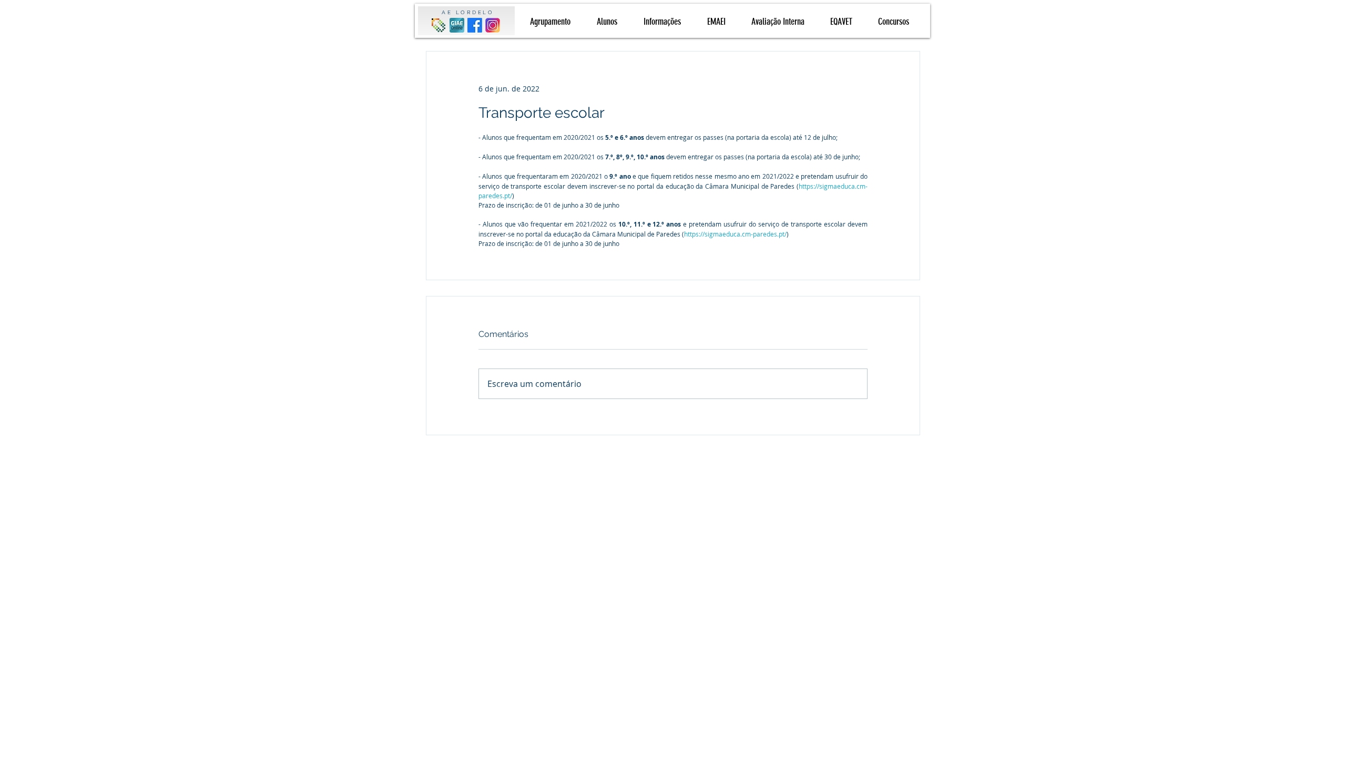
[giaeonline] (457, 25)
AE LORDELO (468, 12)
